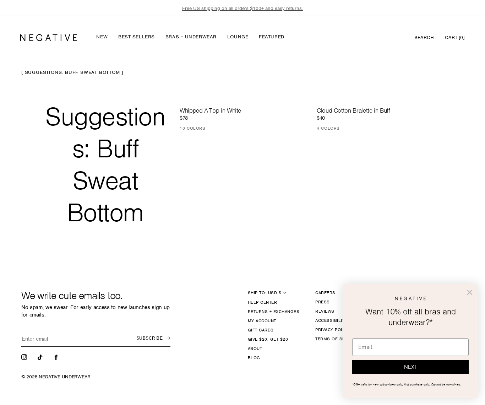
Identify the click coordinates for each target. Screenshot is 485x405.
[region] (242, 8)
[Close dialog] (469, 292)
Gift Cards (261, 330)
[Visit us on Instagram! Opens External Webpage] (24, 357)
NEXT (410, 367)
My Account (262, 321)
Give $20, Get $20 (268, 339)
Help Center (262, 302)
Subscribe (149, 338)
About (255, 348)
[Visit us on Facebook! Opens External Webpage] (56, 357)
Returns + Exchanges (273, 311)
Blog (254, 358)
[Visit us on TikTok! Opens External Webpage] (41, 357)
